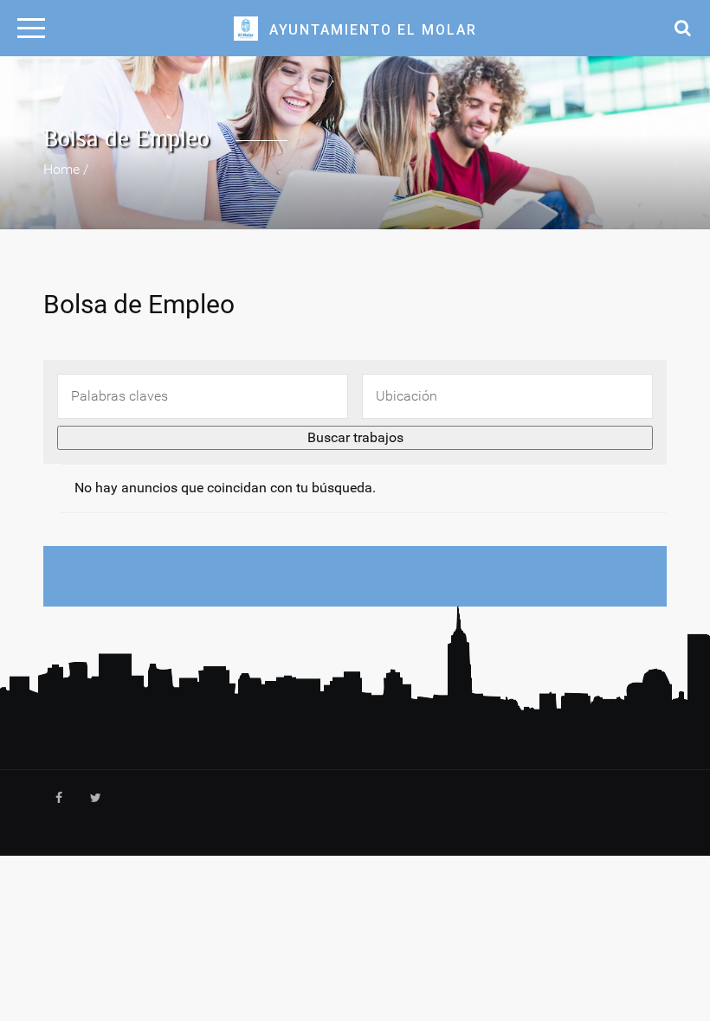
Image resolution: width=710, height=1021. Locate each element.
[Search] (678, 26)
